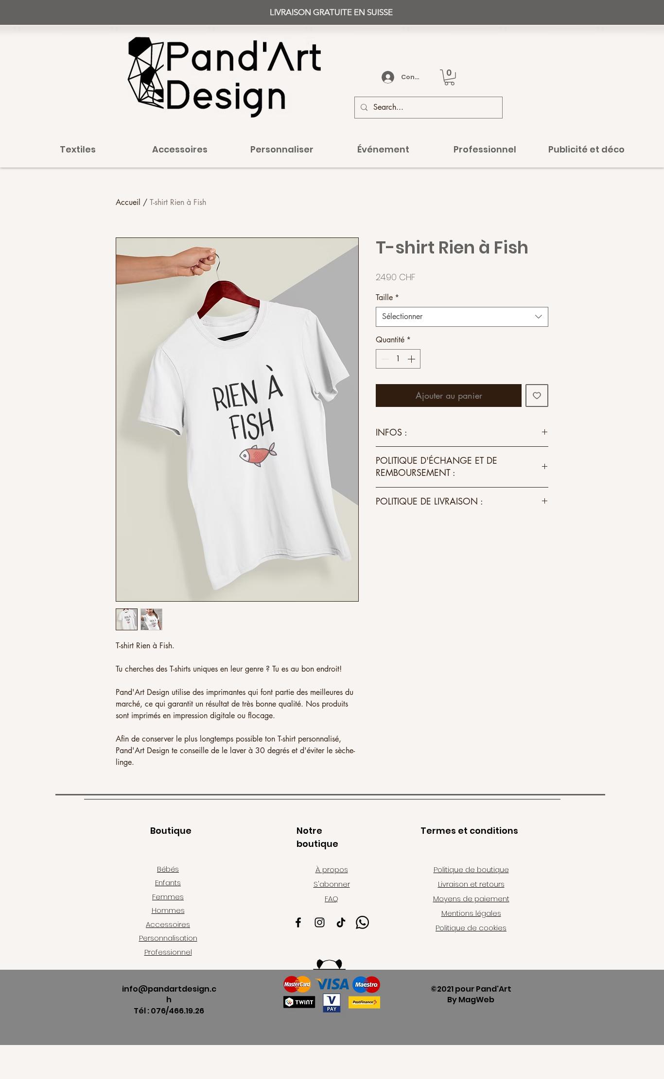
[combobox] (462, 316)
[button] (449, 77)
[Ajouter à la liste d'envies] (536, 395)
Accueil (128, 202)
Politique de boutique (471, 869)
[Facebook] (298, 922)
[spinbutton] (398, 359)
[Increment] (412, 359)
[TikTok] (341, 922)
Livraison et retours (471, 884)
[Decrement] (384, 359)
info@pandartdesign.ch (169, 994)
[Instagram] (319, 922)
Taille (387, 297)
